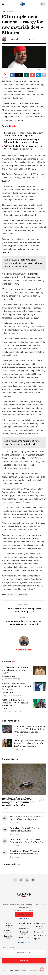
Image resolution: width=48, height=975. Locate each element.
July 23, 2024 (32, 39)
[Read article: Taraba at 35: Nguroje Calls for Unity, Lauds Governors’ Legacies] (39, 670)
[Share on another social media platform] (43, 75)
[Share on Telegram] (38, 75)
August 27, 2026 (10, 679)
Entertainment (24, 923)
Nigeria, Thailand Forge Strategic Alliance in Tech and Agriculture (16, 686)
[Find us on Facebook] (15, 880)
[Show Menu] (3, 4)
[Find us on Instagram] (21, 880)
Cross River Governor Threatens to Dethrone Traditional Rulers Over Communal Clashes (30, 729)
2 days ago (20, 735)
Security (37, 935)
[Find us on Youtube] (33, 880)
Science (37, 932)
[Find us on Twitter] (27, 880)
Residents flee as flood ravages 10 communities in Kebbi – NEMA (18, 802)
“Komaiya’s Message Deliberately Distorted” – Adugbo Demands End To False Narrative (29, 743)
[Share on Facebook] (12, 75)
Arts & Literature (8, 924)
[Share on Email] (32, 75)
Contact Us (24, 914)
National (24, 932)
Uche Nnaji (22, 594)
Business (8, 931)
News (11, 12)
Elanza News (14, 970)
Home (4, 12)
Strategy (11, 594)
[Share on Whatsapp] (26, 75)
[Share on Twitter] (19, 75)
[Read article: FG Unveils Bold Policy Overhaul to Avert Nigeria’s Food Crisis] (39, 703)
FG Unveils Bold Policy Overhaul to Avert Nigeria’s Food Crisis (15, 703)
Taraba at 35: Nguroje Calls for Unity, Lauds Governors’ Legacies (16, 670)
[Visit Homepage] (22, 3)
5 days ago (20, 749)
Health (22, 929)
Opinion (37, 923)
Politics (39, 926)
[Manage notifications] (42, 969)
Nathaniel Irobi (16, 39)
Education (8, 936)
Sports (37, 938)
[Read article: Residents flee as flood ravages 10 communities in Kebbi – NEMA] (24, 779)
